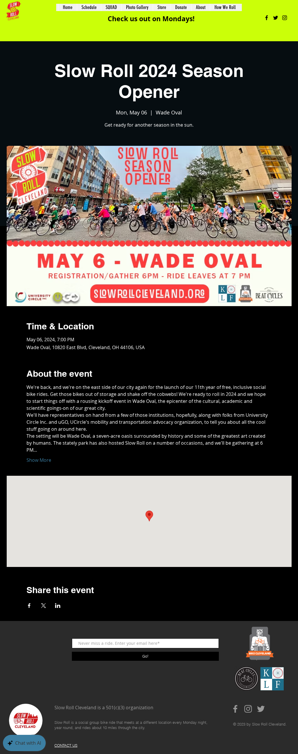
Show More (38, 460)
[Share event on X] (43, 605)
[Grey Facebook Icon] (235, 709)
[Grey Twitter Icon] (261, 709)
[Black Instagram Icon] (284, 18)
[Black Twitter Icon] (275, 18)
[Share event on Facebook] (29, 605)
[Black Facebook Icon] (266, 18)
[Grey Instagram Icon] (248, 709)
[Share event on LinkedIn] (58, 605)
